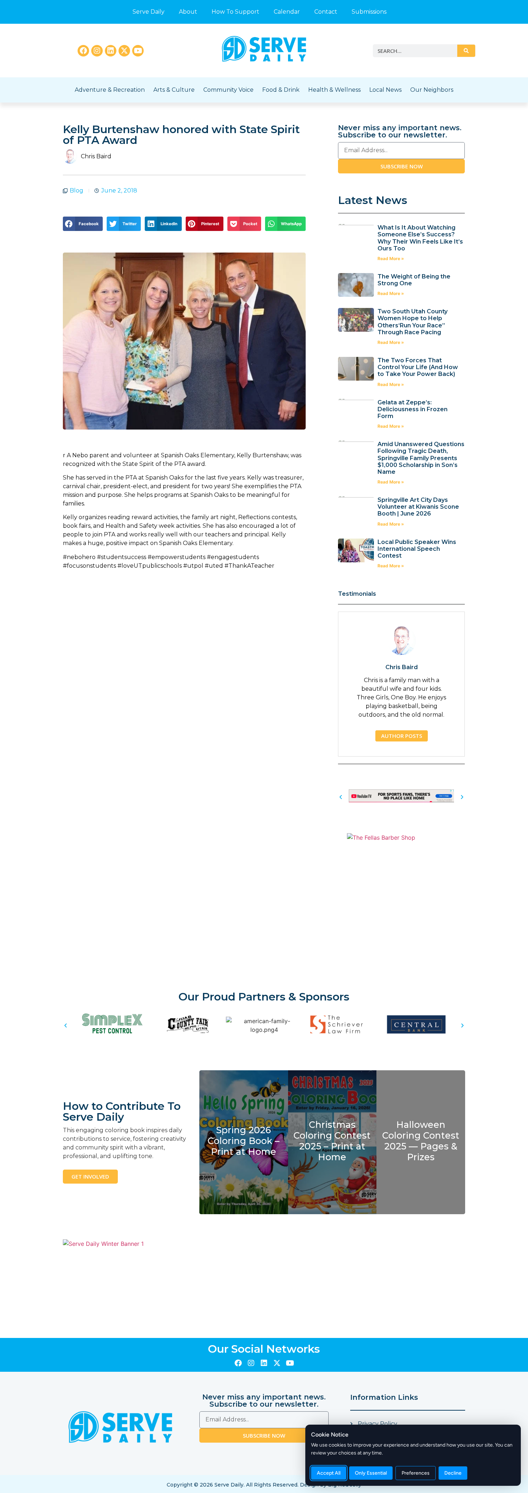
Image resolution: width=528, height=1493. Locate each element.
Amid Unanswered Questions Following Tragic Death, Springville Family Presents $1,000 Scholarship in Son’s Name (421, 458)
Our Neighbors (431, 89)
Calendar (287, 11)
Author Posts (401, 735)
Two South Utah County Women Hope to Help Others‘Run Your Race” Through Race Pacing (413, 322)
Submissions (369, 11)
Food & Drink (281, 89)
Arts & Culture (174, 89)
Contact (325, 11)
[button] (83, 224)
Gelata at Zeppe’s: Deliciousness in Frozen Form (413, 409)
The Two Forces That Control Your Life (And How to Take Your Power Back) (418, 367)
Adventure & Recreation (110, 89)
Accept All (329, 1473)
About (188, 11)
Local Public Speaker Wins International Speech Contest (417, 549)
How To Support (235, 11)
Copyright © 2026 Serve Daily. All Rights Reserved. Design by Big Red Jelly (264, 1484)
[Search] (466, 51)
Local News (385, 89)
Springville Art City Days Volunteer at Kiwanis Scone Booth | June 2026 (418, 506)
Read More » (391, 258)
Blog (76, 190)
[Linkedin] (110, 50)
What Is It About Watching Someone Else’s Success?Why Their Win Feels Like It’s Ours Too (420, 238)
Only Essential (371, 1473)
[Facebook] (83, 50)
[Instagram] (97, 50)
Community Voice (228, 89)
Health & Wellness (334, 89)
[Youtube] (138, 50)
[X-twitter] (124, 50)
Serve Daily (149, 11)
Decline (453, 1473)
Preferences (416, 1473)
